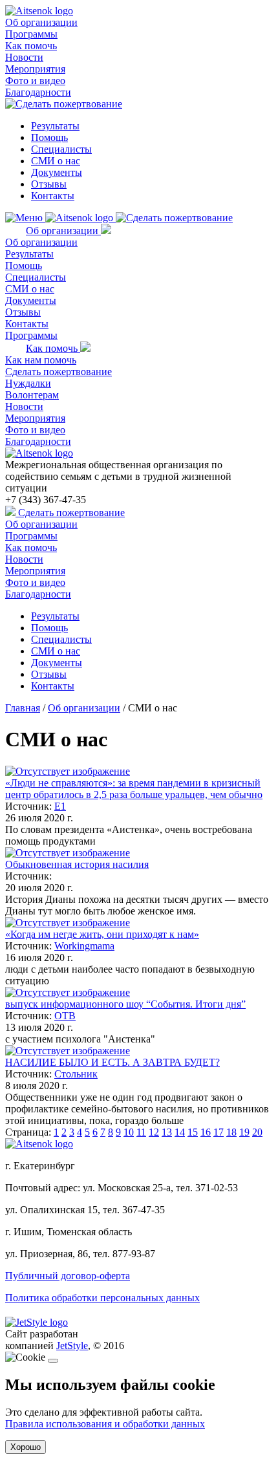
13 (167, 1132)
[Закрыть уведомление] (53, 1361)
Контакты (52, 195)
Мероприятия (35, 68)
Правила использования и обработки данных (105, 1423)
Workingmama (84, 945)
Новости (24, 57)
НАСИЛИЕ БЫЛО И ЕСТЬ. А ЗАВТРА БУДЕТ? (112, 1062)
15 (192, 1132)
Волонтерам (32, 394)
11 (141, 1132)
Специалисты (61, 149)
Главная (22, 707)
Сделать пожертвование (58, 371)
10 (128, 1132)
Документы (56, 172)
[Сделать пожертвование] (63, 103)
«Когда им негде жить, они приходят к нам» (102, 934)
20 (257, 1132)
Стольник (76, 1073)
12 (154, 1132)
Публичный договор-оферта (67, 1275)
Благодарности (38, 92)
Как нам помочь (40, 359)
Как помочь (31, 45)
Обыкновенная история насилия (77, 864)
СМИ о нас (55, 160)
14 (180, 1132)
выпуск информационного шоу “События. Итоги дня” (125, 1004)
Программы (31, 33)
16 (205, 1132)
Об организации (41, 22)
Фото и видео (35, 80)
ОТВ (65, 1015)
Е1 (60, 806)
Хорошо (25, 1447)
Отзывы (49, 183)
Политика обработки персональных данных (102, 1297)
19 (244, 1132)
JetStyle (72, 1345)
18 (231, 1132)
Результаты (55, 125)
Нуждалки (28, 383)
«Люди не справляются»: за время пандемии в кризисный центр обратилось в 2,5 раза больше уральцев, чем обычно (133, 788)
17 (218, 1132)
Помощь (49, 137)
